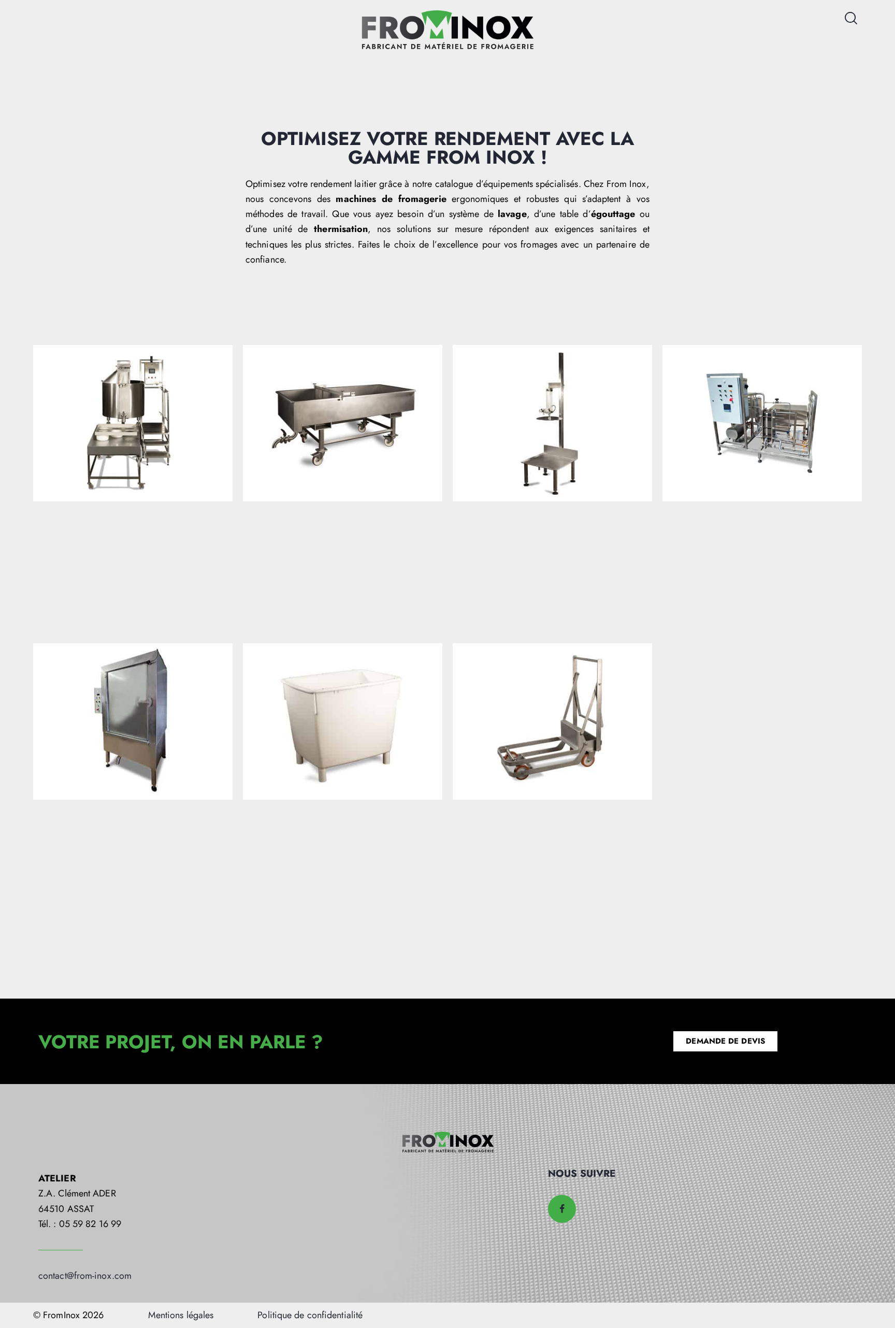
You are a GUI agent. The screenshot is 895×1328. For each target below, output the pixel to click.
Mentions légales (181, 1315)
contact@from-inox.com (85, 1275)
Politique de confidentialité (310, 1315)
